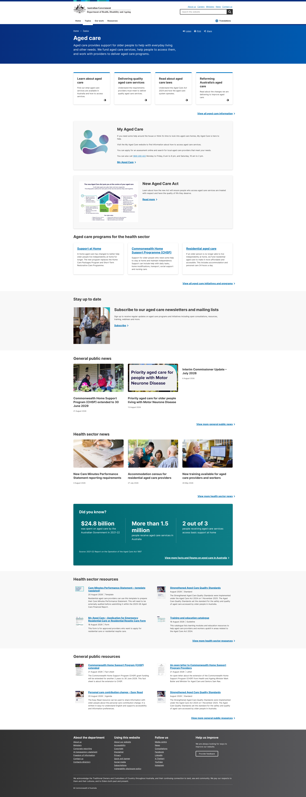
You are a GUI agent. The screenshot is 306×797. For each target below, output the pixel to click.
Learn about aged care (89, 80)
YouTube (159, 762)
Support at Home (89, 248)
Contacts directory (81, 762)
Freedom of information (84, 755)
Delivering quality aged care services (131, 80)
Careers (201, 6)
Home (78, 21)
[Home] (102, 8)
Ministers (210, 6)
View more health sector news (215, 496)
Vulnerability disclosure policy (127, 768)
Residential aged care (201, 248)
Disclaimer (119, 752)
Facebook (159, 752)
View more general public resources (212, 718)
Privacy (117, 755)
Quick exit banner (122, 758)
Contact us (227, 6)
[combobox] (203, 12)
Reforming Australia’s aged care (211, 82)
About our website (122, 742)
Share (209, 31)
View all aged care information (215, 113)
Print (199, 31)
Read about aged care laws (171, 80)
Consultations (161, 748)
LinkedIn (158, 755)
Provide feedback (207, 754)
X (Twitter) (159, 758)
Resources (112, 21)
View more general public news (214, 424)
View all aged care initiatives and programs (208, 283)
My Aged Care (125, 162)
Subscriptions (120, 765)
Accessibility (120, 745)
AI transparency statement (85, 752)
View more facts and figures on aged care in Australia (196, 557)
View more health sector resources (212, 640)
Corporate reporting (82, 748)
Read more (148, 199)
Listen (188, 31)
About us (192, 6)
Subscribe (120, 325)
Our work (99, 21)
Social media (120, 762)
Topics (88, 21)
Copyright (118, 748)
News (218, 6)
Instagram (159, 765)
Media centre (161, 742)
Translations (225, 21)
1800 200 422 (139, 156)
